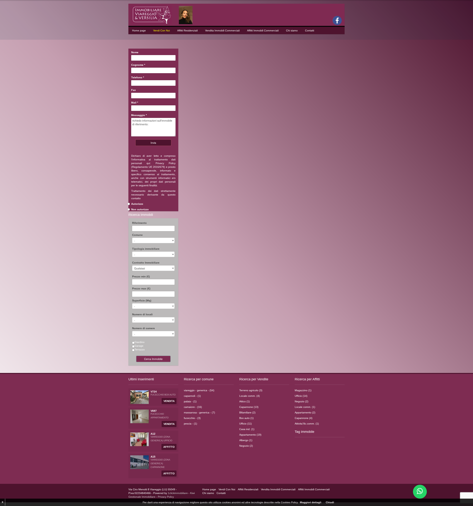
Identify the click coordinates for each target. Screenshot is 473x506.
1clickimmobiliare (178, 493)
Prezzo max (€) (141, 288)
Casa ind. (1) (246, 429)
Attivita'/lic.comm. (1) (307, 423)
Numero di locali (142, 314)
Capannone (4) (303, 418)
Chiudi (330, 502)
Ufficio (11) (245, 423)
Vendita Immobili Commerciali (222, 30)
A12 (153, 433)
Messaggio (139, 115)
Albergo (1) (245, 440)
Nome (134, 52)
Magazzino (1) (303, 390)
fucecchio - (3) (192, 418)
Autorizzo (137, 203)
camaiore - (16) (193, 406)
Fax (133, 90)
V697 (154, 410)
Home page (139, 30)
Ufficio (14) (301, 395)
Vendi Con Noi (161, 30)
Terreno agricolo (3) (250, 390)
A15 (153, 456)
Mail (134, 102)
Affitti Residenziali (187, 30)
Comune (137, 234)
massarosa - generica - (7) (199, 412)
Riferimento (139, 222)
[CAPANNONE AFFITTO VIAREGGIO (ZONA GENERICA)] (139, 462)
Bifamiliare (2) (247, 412)
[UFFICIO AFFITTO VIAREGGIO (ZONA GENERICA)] (139, 439)
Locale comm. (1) (305, 406)
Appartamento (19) (250, 434)
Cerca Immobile (153, 359)
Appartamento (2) (305, 412)
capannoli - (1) (192, 395)
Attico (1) (244, 401)
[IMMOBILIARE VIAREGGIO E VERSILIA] (164, 14)
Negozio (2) (246, 445)
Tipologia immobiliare (145, 248)
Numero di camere (143, 328)
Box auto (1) (246, 418)
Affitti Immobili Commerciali (263, 30)
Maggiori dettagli (310, 502)
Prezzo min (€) (141, 276)
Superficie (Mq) (141, 300)
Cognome (138, 64)
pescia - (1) (190, 423)
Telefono (137, 77)
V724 (154, 391)
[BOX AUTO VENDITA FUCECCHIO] (139, 396)
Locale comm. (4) (249, 395)
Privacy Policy (166, 163)
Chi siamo (292, 30)
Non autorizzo (140, 209)
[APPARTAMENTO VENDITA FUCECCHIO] (139, 416)
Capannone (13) (248, 406)
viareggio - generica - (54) (199, 390)
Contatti (309, 30)
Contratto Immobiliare (145, 262)
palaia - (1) (190, 401)
